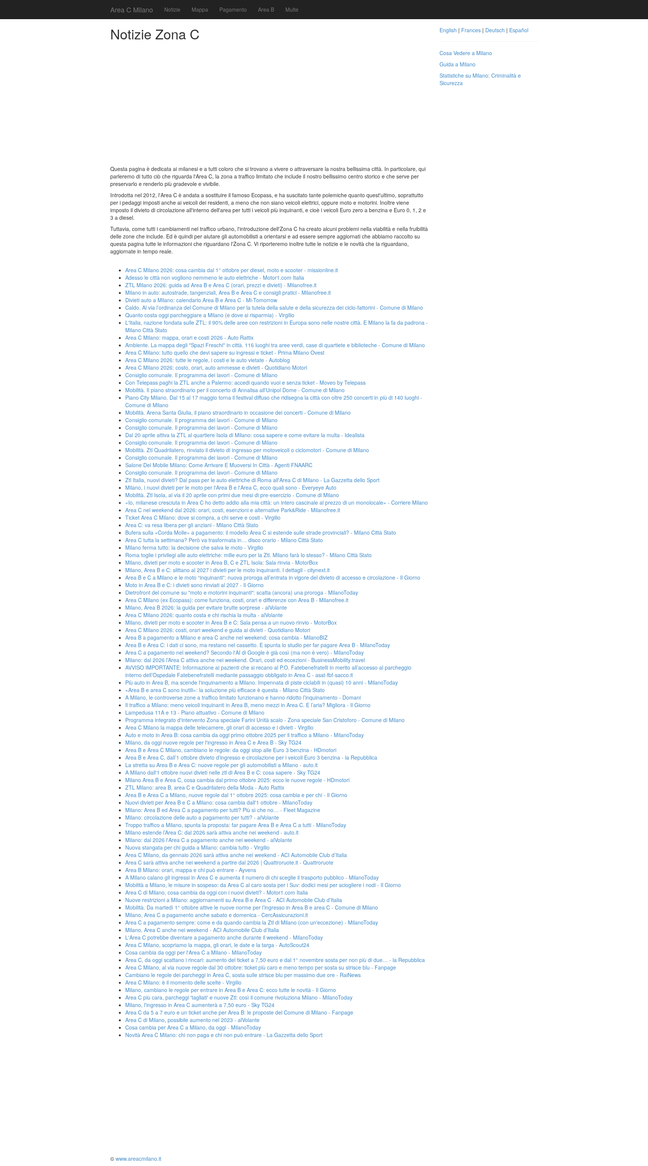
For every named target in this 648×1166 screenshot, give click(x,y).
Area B (266, 9)
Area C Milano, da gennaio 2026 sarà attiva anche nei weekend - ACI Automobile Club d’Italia (236, 855)
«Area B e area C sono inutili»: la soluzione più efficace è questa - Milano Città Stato (225, 690)
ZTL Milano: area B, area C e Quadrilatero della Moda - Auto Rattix (204, 787)
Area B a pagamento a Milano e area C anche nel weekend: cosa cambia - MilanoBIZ (226, 637)
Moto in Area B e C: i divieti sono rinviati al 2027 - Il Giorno (194, 585)
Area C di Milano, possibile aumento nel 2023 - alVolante (192, 1020)
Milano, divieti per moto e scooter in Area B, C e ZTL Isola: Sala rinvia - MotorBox (221, 562)
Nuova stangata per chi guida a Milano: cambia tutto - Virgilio (197, 847)
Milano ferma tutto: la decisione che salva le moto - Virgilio (194, 547)
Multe (291, 9)
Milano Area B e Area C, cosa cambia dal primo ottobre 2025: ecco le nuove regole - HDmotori (237, 780)
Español (518, 30)
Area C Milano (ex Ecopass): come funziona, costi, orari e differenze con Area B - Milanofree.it (236, 600)
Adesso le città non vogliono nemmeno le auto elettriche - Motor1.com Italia (214, 277)
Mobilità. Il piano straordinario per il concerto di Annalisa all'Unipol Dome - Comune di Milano (235, 390)
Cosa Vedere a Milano (466, 53)
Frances (471, 30)
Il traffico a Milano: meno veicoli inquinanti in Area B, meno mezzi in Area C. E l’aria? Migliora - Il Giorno (247, 705)
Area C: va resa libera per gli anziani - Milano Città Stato (191, 525)
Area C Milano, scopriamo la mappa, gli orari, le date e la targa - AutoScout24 (217, 945)
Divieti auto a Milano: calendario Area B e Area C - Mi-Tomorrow (201, 300)
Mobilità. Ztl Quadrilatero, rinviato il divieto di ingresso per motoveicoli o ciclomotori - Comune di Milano (247, 450)
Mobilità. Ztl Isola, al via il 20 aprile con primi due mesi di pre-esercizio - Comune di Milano (232, 495)
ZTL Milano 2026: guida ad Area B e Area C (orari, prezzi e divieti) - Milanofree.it (220, 285)
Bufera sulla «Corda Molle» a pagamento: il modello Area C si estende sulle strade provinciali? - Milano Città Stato (260, 532)
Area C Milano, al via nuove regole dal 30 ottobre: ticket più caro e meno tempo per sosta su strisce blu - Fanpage (260, 967)
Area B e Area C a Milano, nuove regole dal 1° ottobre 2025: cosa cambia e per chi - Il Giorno (236, 795)
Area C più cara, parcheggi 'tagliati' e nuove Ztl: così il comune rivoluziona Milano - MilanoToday (238, 997)
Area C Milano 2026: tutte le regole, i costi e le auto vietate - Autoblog (207, 360)
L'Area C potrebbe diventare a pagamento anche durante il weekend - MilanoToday (224, 937)
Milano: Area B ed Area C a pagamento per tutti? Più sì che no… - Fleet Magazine (222, 810)
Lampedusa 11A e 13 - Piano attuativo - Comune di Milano (194, 712)
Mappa (200, 9)
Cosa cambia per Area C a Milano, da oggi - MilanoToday (193, 1027)
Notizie (172, 9)
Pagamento (233, 9)
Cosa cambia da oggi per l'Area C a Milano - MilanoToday (193, 952)
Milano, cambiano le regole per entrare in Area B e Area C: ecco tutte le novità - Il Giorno (230, 990)
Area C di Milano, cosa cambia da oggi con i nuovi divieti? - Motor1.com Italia (216, 892)
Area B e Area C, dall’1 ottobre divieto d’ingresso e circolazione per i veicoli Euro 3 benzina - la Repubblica (251, 757)
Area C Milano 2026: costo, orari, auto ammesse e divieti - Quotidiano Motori (216, 367)
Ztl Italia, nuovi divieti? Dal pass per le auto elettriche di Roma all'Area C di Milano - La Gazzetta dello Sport (252, 480)
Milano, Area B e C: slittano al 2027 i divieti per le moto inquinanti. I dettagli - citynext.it (227, 570)
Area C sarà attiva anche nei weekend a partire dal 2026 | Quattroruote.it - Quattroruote (229, 862)
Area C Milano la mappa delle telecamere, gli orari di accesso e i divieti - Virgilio (219, 727)
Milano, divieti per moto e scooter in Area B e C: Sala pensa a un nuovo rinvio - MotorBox (231, 622)
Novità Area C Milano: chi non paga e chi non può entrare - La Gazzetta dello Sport (223, 1035)
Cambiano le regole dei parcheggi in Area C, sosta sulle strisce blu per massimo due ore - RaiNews (243, 975)
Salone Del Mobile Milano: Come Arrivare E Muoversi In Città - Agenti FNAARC (218, 465)
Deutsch (495, 30)
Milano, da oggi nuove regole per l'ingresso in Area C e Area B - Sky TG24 (213, 742)
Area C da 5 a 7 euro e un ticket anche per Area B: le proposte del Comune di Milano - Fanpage (239, 1012)
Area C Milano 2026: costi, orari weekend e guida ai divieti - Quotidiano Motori (217, 630)
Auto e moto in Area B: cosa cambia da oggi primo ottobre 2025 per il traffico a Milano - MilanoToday (244, 735)
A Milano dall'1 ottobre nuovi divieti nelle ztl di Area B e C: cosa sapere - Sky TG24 (222, 772)
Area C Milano (131, 9)
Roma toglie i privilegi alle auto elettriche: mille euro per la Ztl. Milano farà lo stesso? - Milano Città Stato (248, 555)
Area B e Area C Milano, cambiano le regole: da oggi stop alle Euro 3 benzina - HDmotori (230, 750)
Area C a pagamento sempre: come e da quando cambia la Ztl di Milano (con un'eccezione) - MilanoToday (251, 922)
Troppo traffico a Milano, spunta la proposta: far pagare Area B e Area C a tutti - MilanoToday (235, 825)
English (448, 30)
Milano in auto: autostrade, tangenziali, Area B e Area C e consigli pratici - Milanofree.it (228, 292)
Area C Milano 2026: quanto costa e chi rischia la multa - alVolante (204, 615)
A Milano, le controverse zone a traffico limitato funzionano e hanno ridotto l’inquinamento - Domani (243, 697)
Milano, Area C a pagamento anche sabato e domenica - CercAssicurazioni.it (216, 915)
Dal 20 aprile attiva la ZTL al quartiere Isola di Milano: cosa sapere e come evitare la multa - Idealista (244, 435)
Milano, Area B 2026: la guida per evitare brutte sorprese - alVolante (206, 607)
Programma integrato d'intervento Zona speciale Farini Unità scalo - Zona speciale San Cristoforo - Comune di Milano (265, 720)
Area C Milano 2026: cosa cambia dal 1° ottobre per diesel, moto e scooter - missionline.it (231, 270)
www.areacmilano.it (138, 1158)
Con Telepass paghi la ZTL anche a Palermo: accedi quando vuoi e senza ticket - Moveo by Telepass (245, 382)
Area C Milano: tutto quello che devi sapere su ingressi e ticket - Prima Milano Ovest (224, 352)
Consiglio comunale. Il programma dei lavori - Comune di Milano (201, 375)
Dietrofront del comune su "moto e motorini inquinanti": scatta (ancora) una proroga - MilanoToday (241, 592)
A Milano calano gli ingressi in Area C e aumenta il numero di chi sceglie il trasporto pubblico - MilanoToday (252, 877)
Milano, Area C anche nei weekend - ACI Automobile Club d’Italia (202, 930)
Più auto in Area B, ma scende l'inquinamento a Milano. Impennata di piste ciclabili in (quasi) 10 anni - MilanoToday (261, 682)
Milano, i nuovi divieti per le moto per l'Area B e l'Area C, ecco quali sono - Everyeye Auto (230, 487)
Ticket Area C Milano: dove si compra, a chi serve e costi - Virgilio (202, 517)
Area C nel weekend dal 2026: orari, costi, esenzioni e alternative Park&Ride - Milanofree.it (232, 510)
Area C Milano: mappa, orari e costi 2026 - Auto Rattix (189, 337)
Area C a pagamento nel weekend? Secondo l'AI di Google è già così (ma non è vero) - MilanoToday (244, 652)
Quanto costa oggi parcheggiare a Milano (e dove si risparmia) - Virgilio (209, 315)
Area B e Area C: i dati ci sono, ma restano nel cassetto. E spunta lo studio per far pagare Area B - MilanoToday (257, 645)
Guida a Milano (458, 64)
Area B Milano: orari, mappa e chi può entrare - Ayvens (190, 870)
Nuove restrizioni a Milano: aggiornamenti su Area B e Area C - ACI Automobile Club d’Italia (233, 900)
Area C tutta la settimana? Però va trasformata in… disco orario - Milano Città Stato (224, 540)
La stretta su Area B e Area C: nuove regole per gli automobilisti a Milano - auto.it (221, 765)
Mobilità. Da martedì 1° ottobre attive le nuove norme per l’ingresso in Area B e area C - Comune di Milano (251, 907)
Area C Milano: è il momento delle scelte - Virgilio (183, 982)
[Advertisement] (269, 101)
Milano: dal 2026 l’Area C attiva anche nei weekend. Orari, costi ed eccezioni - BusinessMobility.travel (245, 660)
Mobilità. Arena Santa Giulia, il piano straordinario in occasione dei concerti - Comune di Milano (238, 412)
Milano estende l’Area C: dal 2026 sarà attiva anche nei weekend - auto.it (211, 832)
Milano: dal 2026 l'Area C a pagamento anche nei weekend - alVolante (208, 840)
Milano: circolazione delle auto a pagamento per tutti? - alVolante (202, 817)
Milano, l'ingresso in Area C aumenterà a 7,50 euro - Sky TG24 (199, 1005)
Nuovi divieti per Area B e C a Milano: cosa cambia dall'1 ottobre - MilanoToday (218, 802)
